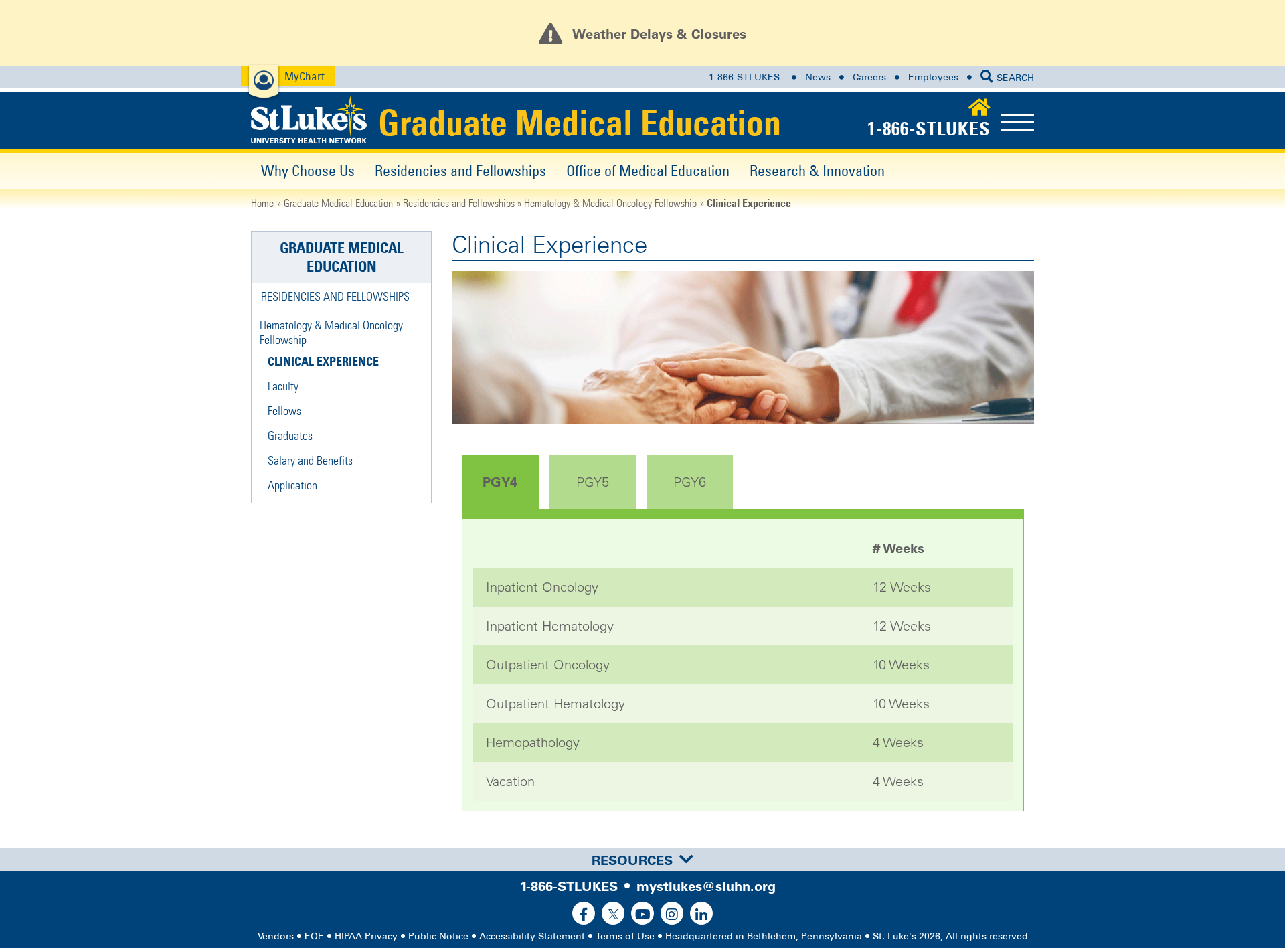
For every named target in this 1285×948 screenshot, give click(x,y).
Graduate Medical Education (579, 122)
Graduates (290, 435)
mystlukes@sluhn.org (706, 886)
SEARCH (1015, 78)
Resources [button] (632, 860)
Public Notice (438, 936)
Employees (933, 77)
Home (262, 203)
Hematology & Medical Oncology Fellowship (610, 203)
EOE (314, 936)
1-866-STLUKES (744, 77)
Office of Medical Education (648, 170)
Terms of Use (625, 936)
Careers (869, 77)
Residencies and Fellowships (460, 170)
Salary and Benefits (310, 460)
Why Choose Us (308, 170)
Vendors (276, 936)
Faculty (283, 386)
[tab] (642, 859)
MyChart (304, 76)
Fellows (284, 411)
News (818, 77)
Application (292, 485)
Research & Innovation (817, 170)
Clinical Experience (323, 361)
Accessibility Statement (532, 936)
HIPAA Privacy (366, 936)
